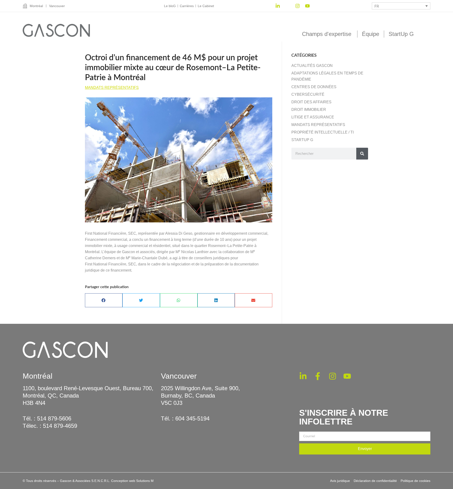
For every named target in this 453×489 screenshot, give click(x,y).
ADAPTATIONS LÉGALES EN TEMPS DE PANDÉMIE (327, 76)
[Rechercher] (362, 154)
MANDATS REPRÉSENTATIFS (112, 88)
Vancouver (179, 376)
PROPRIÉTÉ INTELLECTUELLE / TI (322, 132)
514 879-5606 (54, 418)
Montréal (37, 376)
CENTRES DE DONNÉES (313, 87)
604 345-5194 (192, 418)
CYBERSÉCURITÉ (307, 94)
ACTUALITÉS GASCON (312, 66)
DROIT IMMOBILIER (308, 110)
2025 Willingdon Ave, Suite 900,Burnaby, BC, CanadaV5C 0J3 (200, 395)
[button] (103, 300)
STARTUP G (302, 140)
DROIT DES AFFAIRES (311, 102)
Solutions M (145, 481)
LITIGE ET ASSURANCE (312, 117)
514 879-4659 (60, 426)
